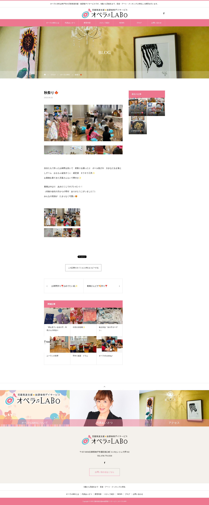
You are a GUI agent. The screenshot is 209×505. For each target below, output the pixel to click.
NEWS (121, 23)
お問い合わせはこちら (104, 472)
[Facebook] (164, 13)
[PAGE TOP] (104, 386)
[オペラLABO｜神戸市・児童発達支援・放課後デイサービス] (104, 13)
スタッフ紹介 (104, 23)
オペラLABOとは (52, 23)
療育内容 (87, 23)
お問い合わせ (156, 23)
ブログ (139, 23)
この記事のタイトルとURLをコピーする (83, 268)
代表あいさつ (70, 23)
